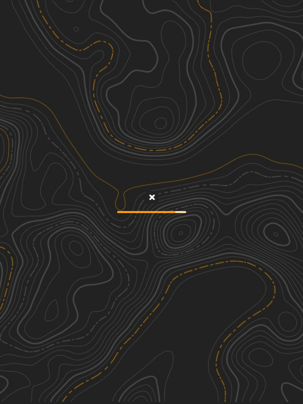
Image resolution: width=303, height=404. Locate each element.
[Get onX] (151, 198)
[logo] (151, 11)
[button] (255, 388)
